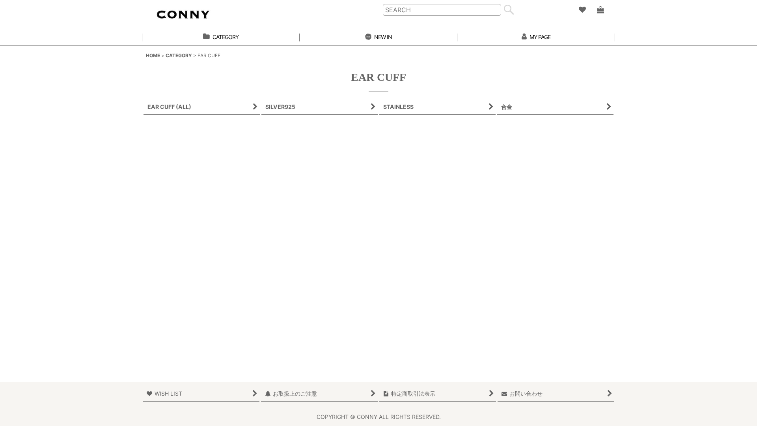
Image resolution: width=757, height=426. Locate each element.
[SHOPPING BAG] (600, 10)
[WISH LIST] (582, 10)
